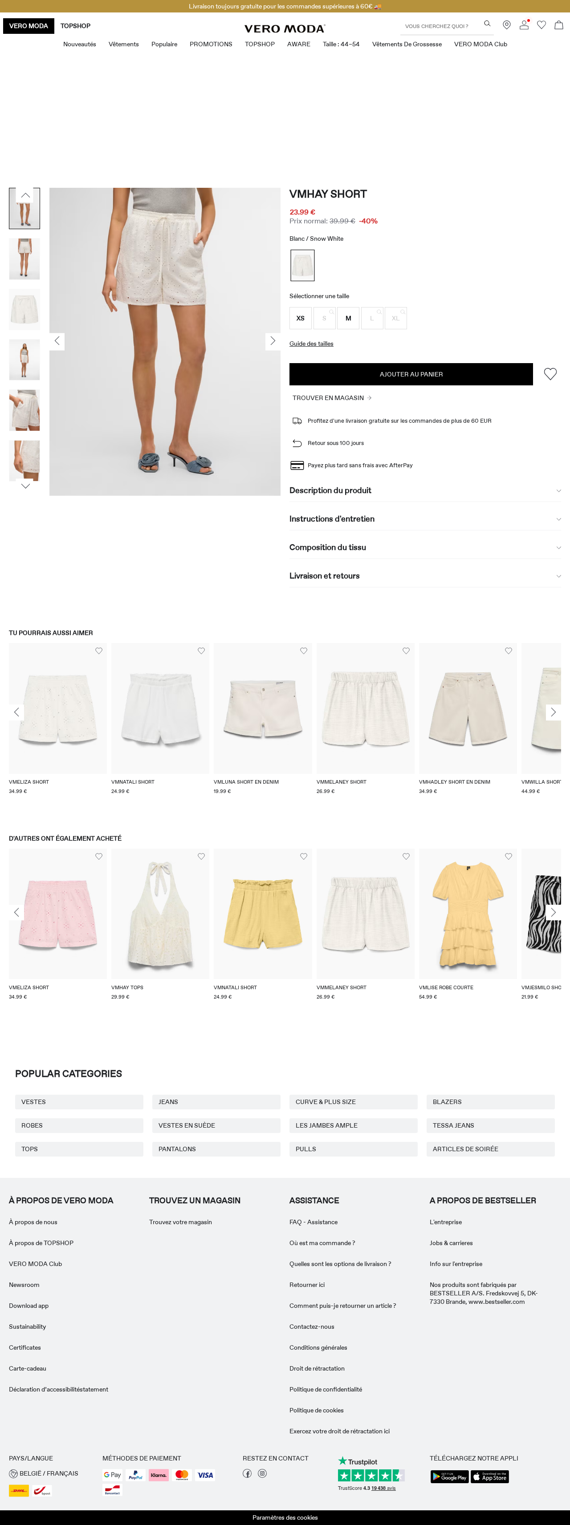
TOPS (29, 1149)
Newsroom (24, 1284)
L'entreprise (446, 1222)
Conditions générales (318, 1347)
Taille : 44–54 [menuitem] (341, 44)
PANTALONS (177, 1149)
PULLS (306, 1149)
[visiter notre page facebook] (247, 1475)
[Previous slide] (16, 713)
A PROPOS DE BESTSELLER (483, 1200)
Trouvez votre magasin (180, 1222)
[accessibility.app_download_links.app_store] (490, 1482)
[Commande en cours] (558, 26)
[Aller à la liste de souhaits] (541, 27)
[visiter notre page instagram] (262, 1475)
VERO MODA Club (35, 1263)
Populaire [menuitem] (164, 44)
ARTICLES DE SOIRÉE (465, 1149)
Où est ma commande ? (322, 1242)
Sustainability (27, 1326)
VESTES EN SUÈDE (187, 1125)
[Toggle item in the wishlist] (550, 374)
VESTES (33, 1101)
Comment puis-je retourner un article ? (342, 1305)
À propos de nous (33, 1222)
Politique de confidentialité (325, 1389)
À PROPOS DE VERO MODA (61, 1200)
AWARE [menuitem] (298, 44)
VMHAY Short (328, 194)
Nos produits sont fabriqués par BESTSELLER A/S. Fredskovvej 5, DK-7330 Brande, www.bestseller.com (484, 1293)
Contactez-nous (311, 1326)
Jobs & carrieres (451, 1242)
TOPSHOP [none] (75, 25)
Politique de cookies (316, 1410)
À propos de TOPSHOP (41, 1242)
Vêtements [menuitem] (124, 44)
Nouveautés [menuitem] (79, 44)
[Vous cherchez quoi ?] (487, 23)
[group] (58, 730)
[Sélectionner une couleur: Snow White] (303, 265)
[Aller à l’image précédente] (24, 195)
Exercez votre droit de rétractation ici (339, 1431)
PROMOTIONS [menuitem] (211, 44)
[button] (300, 318)
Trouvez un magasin (194, 1200)
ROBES (32, 1125)
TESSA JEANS (453, 1125)
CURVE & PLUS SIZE (326, 1101)
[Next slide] (553, 713)
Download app (29, 1305)
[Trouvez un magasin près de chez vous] (506, 27)
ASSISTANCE (314, 1200)
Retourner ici (307, 1284)
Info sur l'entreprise (456, 1263)
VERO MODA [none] (28, 25)
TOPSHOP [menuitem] (260, 44)
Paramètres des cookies (285, 1517)
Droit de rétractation (317, 1368)
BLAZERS (447, 1101)
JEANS (168, 1101)
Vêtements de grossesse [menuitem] (407, 44)
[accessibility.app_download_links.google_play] (450, 1482)
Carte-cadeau (27, 1368)
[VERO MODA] (285, 30)
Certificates (25, 1347)
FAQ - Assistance (313, 1222)
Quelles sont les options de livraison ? (340, 1263)
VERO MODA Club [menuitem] (480, 44)
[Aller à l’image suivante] (24, 486)
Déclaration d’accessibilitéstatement (58, 1389)
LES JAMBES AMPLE (327, 1125)
